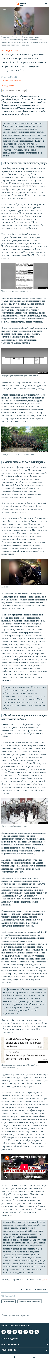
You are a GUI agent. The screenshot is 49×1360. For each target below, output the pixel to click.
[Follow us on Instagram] (9, 1332)
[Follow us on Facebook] (14, 1332)
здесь (44, 1280)
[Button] (8, 86)
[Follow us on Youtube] (3, 1332)
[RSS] (36, 1332)
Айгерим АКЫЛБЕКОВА (11, 81)
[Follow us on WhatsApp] (25, 1332)
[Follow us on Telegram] (20, 1332)
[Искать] (33, 1357)
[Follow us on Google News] (31, 1332)
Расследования (9, 51)
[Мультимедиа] (15, 1357)
